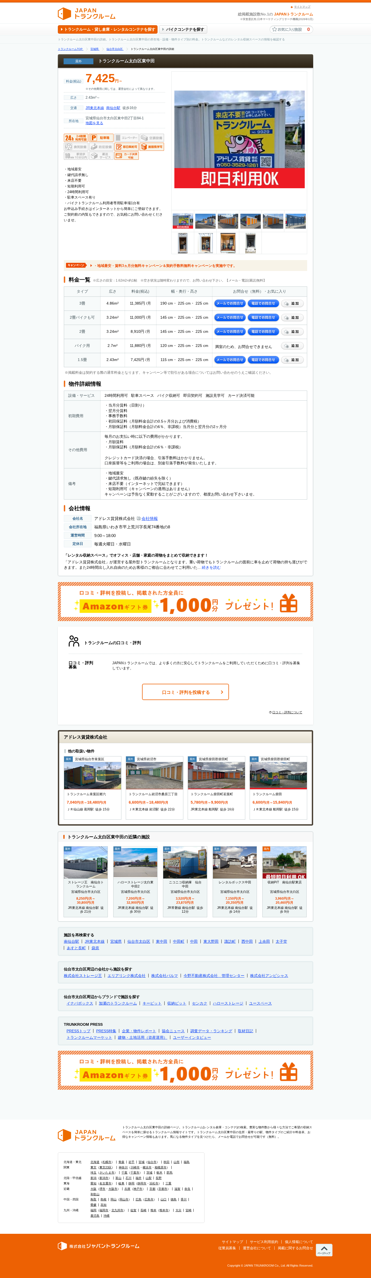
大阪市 (112, 1188)
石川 (128, 1178)
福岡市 (103, 1210)
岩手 (131, 1162)
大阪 (93, 1188)
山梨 (149, 1178)
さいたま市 (106, 1172)
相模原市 (160, 1167)
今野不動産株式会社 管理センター (214, 975)
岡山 (114, 1199)
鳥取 (93, 1199)
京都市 (162, 1188)
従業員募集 (227, 1248)
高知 (103, 1204)
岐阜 (121, 1183)
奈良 (187, 1188)
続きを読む (211, 567)
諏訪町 (230, 941)
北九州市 (117, 1210)
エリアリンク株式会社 (127, 975)
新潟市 (103, 1178)
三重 (168, 1183)
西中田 (247, 941)
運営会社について (257, 1248)
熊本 (153, 1210)
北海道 (94, 1162)
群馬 (169, 1172)
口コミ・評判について (287, 712)
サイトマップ (302, 6)
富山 (118, 1178)
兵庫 (127, 1188)
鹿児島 (94, 1215)
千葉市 (134, 1172)
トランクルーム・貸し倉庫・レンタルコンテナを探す (109, 29)
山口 (163, 1199)
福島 (187, 1162)
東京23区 (105, 1167)
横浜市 (147, 1167)
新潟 (93, 1178)
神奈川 (123, 1167)
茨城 (149, 1172)
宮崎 (188, 1210)
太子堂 (281, 941)
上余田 (264, 941)
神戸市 (137, 1188)
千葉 (124, 1172)
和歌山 (94, 1194)
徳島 (174, 1199)
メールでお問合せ (230, 303)
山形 (177, 1162)
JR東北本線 (95, 108)
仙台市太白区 (138, 941)
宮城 (141, 1162)
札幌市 (106, 1162)
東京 (93, 1167)
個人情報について (299, 1242)
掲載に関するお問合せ (295, 1248)
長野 (159, 1178)
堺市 (102, 1188)
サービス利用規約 (264, 1242)
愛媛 (93, 1204)
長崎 (143, 1210)
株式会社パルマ (164, 975)
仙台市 (151, 1162)
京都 (152, 1188)
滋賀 (177, 1188)
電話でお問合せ (263, 303)
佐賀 (133, 1210)
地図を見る (94, 123)
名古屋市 (105, 1183)
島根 (103, 1199)
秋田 (166, 1162)
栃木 (159, 1172)
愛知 (93, 1183)
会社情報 (150, 518)
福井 (139, 1178)
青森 (121, 1162)
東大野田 (211, 941)
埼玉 (93, 1172)
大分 (178, 1210)
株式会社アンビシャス (269, 975)
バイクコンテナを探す (185, 29)
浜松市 (153, 1183)
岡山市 (124, 1199)
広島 (139, 1199)
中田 (194, 941)
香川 (184, 1199)
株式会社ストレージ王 (83, 975)
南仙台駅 (113, 108)
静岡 (131, 1183)
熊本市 (163, 1210)
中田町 (178, 941)
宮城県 (116, 941)
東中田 (161, 941)
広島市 (148, 1199)
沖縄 (106, 1215)
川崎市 (135, 1167)
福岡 (93, 1210)
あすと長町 (76, 948)
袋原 (95, 948)
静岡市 (141, 1183)
